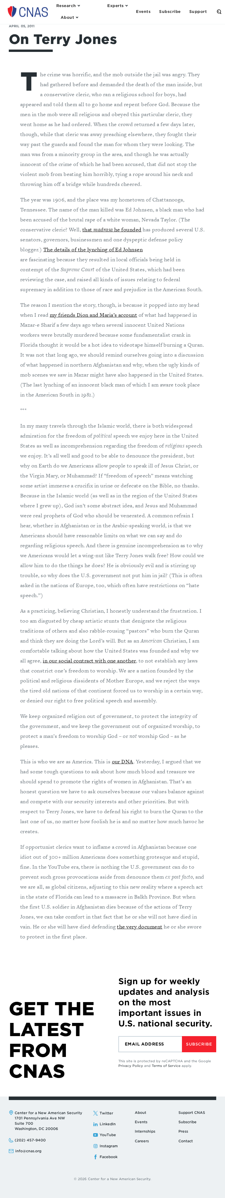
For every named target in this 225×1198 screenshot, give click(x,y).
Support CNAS (191, 1112)
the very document (139, 926)
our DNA (122, 761)
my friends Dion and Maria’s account (93, 314)
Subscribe (199, 1044)
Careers (142, 1141)
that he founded (112, 229)
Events (141, 1122)
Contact (185, 1141)
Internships (145, 1131)
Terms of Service (166, 1066)
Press (183, 1131)
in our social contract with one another (89, 660)
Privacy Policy (130, 1066)
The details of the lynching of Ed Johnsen (93, 249)
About (140, 1112)
